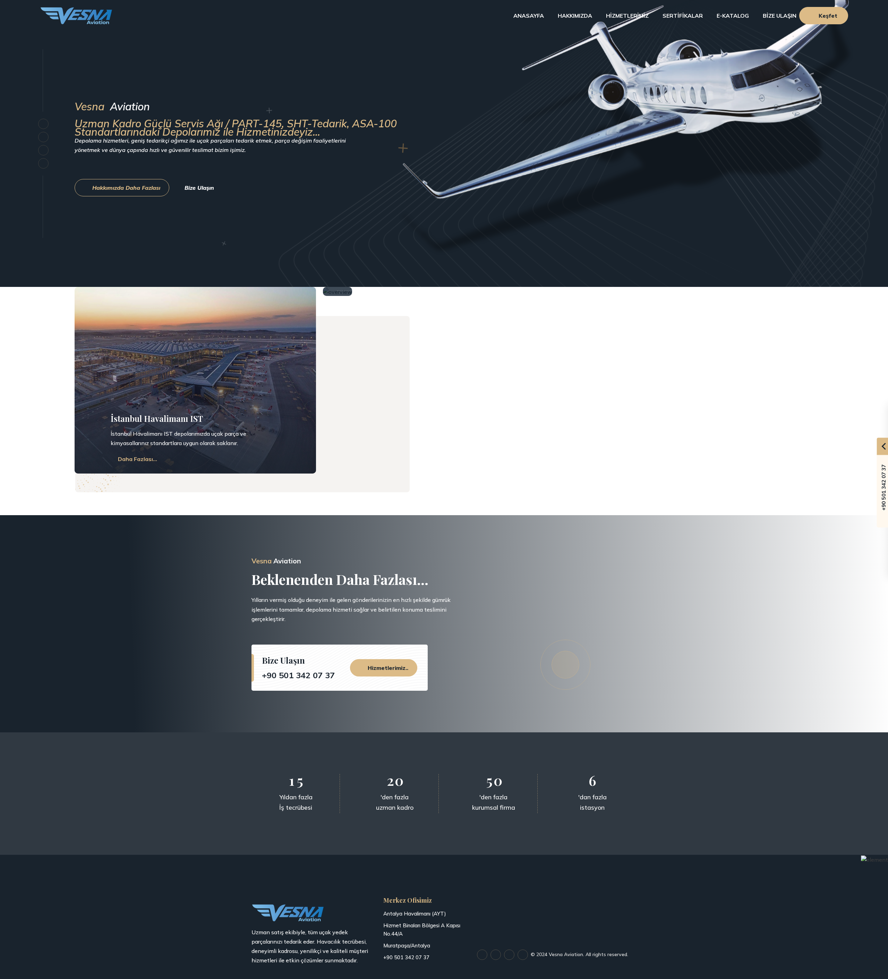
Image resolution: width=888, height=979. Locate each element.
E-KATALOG (733, 15)
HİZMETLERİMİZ (627, 15)
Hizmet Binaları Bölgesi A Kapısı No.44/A (421, 929)
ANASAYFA (528, 15)
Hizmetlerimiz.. (387, 667)
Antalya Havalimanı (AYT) (414, 913)
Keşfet (828, 15)
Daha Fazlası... (137, 459)
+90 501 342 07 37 (298, 675)
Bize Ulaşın (200, 187)
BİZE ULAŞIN (781, 15)
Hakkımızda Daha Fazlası (125, 187)
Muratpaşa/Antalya (406, 945)
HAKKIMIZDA (575, 15)
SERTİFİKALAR (683, 15)
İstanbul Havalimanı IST (157, 418)
